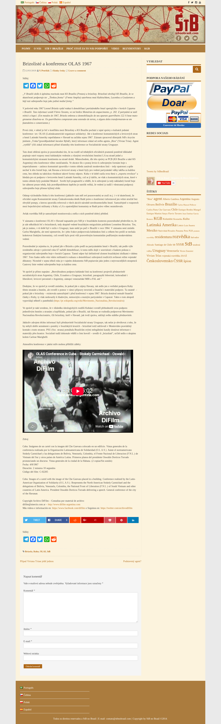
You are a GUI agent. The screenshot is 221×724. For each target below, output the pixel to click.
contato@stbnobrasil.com (118, 718)
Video (115, 48)
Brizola (28, 551)
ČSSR (178, 261)
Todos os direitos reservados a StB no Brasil (75, 718)
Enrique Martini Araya (157, 213)
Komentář (29, 590)
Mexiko (152, 230)
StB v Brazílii (54, 48)
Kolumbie (168, 219)
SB (174, 245)
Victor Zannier (186, 251)
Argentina (185, 199)
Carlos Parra (152, 210)
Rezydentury (132, 48)
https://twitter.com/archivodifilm (116, 508)
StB (48, 551)
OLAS (43, 551)
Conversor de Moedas (173, 125)
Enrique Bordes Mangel (190, 210)
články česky (59, 70)
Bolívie (159, 204)
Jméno (27, 629)
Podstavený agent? (132, 561)
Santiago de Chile (163, 244)
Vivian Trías (154, 255)
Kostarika (177, 219)
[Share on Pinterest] (121, 520)
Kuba (36, 551)
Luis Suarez (189, 225)
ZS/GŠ (184, 256)
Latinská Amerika (162, 224)
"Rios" (150, 199)
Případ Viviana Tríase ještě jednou (37, 561)
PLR (191, 231)
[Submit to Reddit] (75, 520)
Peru (186, 231)
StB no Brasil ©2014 (156, 718)
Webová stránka (31, 653)
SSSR (180, 244)
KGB (147, 48)
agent (158, 199)
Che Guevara (164, 210)
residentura (163, 237)
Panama (179, 231)
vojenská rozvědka (171, 255)
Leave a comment (77, 70)
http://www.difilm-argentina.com (64, 504)
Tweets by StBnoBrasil (158, 171)
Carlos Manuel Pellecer (187, 205)
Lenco (180, 225)
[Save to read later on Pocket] (110, 520)
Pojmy (26, 48)
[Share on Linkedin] (133, 520)
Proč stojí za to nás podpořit (87, 48)
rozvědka (181, 236)
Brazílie (171, 204)
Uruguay (159, 250)
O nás (37, 48)
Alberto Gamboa (171, 199)
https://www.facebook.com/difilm (68, 508)
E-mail (27, 641)
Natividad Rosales (166, 231)
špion (187, 261)
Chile (174, 209)
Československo (160, 260)
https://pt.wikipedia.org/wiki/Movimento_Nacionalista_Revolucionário (89, 300)
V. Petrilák (44, 70)
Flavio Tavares (175, 213)
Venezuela (172, 250)
